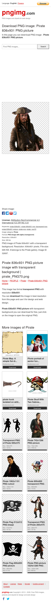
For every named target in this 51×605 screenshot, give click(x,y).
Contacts (6, 586)
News (20, 584)
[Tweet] (14, 213)
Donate (27, 584)
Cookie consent (38, 584)
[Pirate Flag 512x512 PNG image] (12, 507)
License (13, 584)
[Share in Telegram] (7, 213)
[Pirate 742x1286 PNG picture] (37, 425)
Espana (21, 3)
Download (12, 367)
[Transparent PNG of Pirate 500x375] (12, 425)
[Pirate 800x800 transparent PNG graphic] (37, 466)
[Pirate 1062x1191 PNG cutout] (12, 466)
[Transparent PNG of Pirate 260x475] (37, 507)
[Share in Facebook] (3, 213)
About (5, 584)
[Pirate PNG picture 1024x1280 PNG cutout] (37, 548)
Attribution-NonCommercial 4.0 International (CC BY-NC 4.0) (21, 221)
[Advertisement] (25, 76)
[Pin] (11, 213)
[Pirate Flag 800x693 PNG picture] (12, 548)
